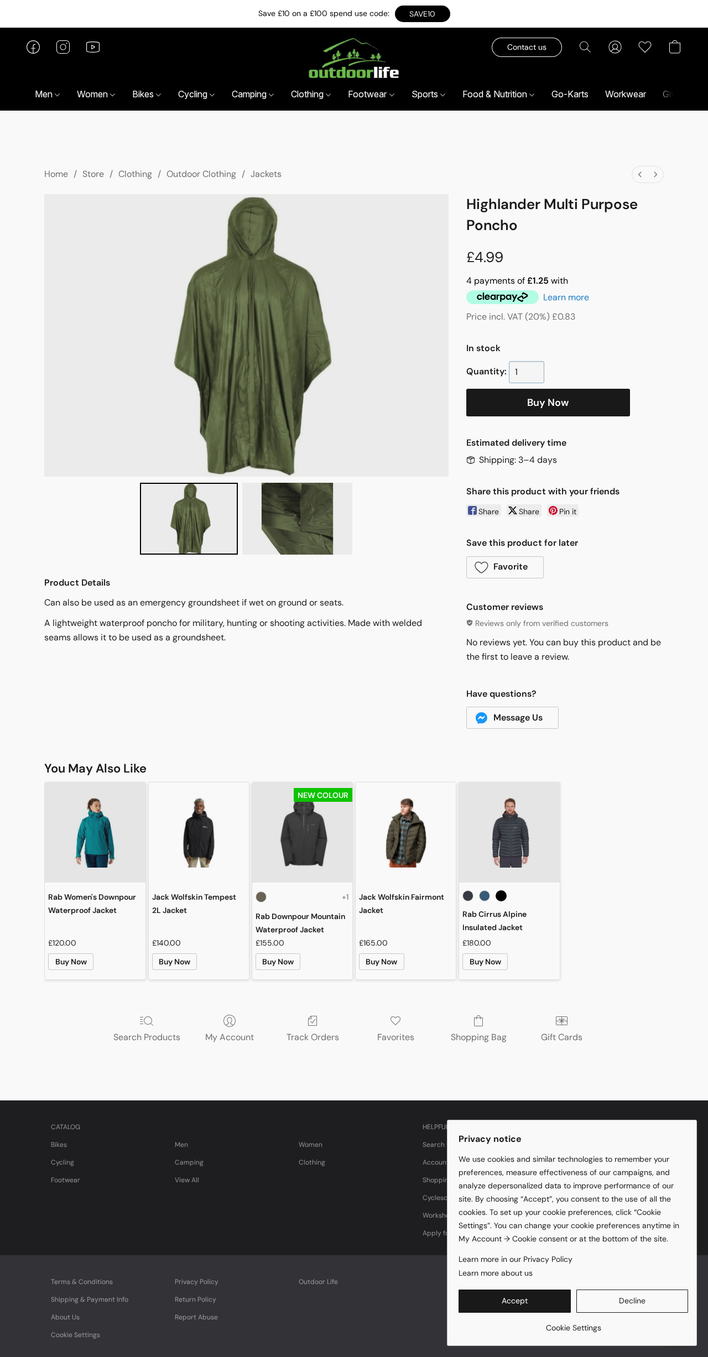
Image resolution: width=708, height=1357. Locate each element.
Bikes (144, 94)
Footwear (368, 94)
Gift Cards (561, 1037)
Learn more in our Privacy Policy (515, 1259)
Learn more (566, 297)
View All (187, 1180)
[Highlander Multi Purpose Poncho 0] (189, 519)
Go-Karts (570, 94)
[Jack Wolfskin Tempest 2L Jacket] (199, 832)
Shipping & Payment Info (89, 1299)
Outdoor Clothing (201, 174)
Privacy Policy (196, 1281)
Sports (426, 94)
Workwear (625, 94)
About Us (65, 1317)
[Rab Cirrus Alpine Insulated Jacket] (509, 832)
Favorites (395, 1037)
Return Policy (195, 1299)
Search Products (146, 1037)
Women (93, 94)
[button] (422, 14)
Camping (250, 94)
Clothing (308, 94)
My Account (229, 1037)
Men (45, 94)
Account (436, 1162)
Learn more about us (496, 1273)
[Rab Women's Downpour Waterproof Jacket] (95, 832)
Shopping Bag (479, 1037)
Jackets (266, 174)
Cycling (194, 94)
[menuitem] (640, 174)
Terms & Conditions (82, 1281)
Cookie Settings (75, 1334)
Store (93, 174)
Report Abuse (196, 1317)
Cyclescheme (444, 1197)
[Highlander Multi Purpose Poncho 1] (297, 519)
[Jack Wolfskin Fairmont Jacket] (406, 832)
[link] (573, 1323)
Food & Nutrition (495, 94)
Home (56, 174)
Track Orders (313, 1037)
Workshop (438, 1215)
